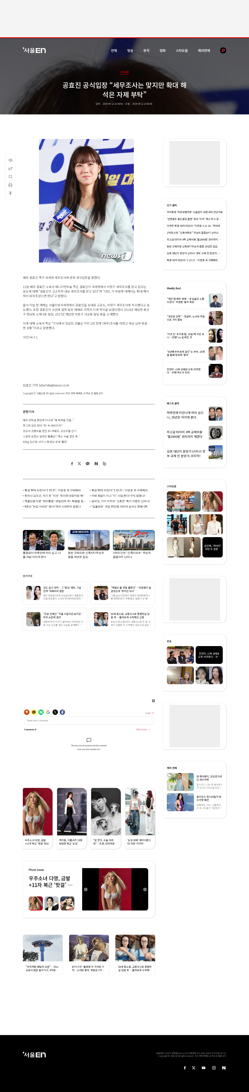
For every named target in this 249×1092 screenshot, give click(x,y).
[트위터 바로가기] (193, 1068)
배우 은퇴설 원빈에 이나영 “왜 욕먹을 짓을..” (48, 420)
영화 (163, 50)
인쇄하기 (10, 185)
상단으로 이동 (10, 193)
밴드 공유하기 (104, 464)
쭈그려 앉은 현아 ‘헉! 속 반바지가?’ (43, 425)
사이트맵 (215, 1053)
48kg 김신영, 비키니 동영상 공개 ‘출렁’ (45, 442)
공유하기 (10, 168)
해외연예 (204, 50)
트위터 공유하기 (79, 464)
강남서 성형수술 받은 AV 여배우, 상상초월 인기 (49, 431)
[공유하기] (10, 168)
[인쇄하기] (10, 185)
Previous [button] (85, 889)
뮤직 (146, 50)
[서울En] (34, 50)
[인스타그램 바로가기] (214, 1068)
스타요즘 (182, 50)
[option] (115, 889)
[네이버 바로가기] (224, 1068)
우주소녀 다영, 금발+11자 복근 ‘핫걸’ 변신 (50, 884)
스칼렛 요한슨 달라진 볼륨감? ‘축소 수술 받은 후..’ (51, 436)
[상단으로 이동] (10, 193)
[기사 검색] (220, 50)
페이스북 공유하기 (72, 464)
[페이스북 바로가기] (185, 1068)
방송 (130, 50)
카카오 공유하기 (87, 464)
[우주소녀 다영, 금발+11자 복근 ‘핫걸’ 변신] (115, 889)
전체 (114, 50)
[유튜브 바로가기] (203, 1068)
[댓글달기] (10, 177)
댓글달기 (10, 177)
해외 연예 (172, 768)
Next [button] (145, 889)
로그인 (223, 1053)
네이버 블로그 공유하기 (96, 464)
